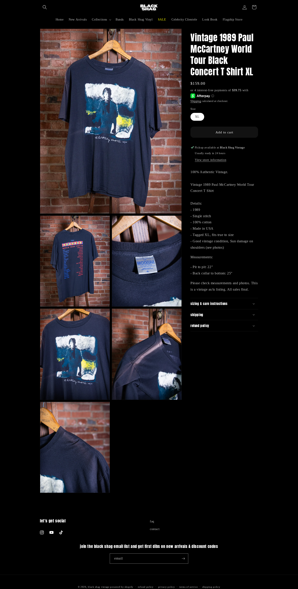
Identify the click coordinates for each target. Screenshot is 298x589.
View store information (210, 159)
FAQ (152, 521)
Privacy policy (166, 587)
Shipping (195, 101)
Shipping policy (211, 587)
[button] (45, 7)
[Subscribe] (183, 558)
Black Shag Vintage (99, 587)
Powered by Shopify (121, 587)
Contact (154, 529)
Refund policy (146, 587)
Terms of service (188, 587)
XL (197, 116)
